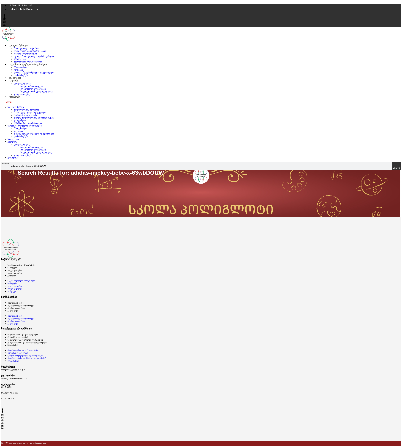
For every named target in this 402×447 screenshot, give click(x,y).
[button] (201, 102)
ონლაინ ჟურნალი (16, 303)
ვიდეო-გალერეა (22, 94)
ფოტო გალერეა (15, 273)
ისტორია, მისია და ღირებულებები (23, 335)
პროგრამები (20, 67)
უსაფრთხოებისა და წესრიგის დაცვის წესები (27, 343)
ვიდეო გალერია (15, 270)
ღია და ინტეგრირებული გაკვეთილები (34, 72)
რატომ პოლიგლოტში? (18, 337)
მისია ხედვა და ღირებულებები (30, 51)
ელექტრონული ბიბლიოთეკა (21, 305)
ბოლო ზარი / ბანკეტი (31, 86)
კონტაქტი (14, 96)
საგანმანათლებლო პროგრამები (28, 64)
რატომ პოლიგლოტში (25, 53)
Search (5, 163)
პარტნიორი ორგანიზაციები (28, 123)
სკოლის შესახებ (18, 45)
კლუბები (18, 70)
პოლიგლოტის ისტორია (26, 48)
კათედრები (20, 59)
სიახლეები (13, 139)
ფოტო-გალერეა (22, 83)
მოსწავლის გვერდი (16, 308)
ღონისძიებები (21, 136)
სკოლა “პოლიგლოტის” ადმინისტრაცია (25, 340)
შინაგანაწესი (13, 345)
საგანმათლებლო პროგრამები (21, 265)
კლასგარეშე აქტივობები (33, 89)
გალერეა (14, 80)
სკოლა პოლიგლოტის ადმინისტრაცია (34, 56)
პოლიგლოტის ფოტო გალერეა (36, 91)
